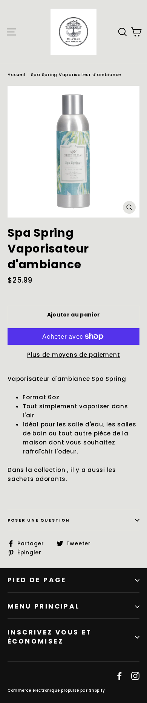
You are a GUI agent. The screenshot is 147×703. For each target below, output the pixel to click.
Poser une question (39, 520)
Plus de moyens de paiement (73, 355)
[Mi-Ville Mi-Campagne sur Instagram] (135, 675)
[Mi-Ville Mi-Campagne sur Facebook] (119, 675)
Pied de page (37, 579)
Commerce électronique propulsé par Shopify (56, 690)
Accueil (16, 75)
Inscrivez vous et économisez (50, 637)
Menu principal (44, 606)
